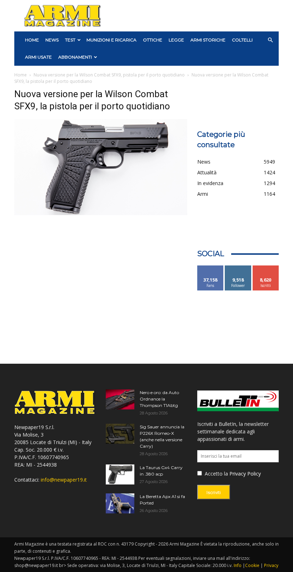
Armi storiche (207, 40)
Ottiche (152, 40)
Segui (238, 268)
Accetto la (215, 473)
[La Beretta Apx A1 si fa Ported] (120, 503)
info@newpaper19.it (64, 479)
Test (70, 40)
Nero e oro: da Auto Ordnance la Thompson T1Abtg (159, 399)
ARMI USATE (38, 57)
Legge (176, 40)
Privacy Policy (245, 473)
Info (238, 565)
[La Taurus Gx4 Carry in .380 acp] (120, 474)
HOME (32, 40)
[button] (270, 40)
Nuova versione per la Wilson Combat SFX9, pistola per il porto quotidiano (109, 75)
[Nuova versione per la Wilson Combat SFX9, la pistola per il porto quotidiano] (100, 213)
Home (20, 75)
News (52, 40)
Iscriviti (265, 268)
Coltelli (242, 40)
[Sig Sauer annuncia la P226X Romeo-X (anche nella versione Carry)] (120, 434)
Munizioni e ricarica (111, 40)
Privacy (271, 565)
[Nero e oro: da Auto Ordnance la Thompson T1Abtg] (120, 399)
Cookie (252, 565)
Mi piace (210, 268)
